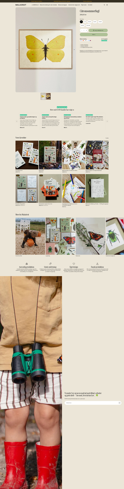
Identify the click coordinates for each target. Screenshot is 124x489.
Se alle (107, 138)
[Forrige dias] (17, 49)
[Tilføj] (83, 167)
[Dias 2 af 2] (48, 96)
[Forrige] (17, 121)
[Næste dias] (74, 49)
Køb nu (93, 34)
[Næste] (107, 121)
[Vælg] (36, 167)
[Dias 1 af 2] (43, 96)
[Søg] (104, 5)
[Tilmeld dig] (119, 403)
